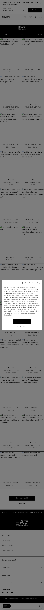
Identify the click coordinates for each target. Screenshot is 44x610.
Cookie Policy (8, 315)
